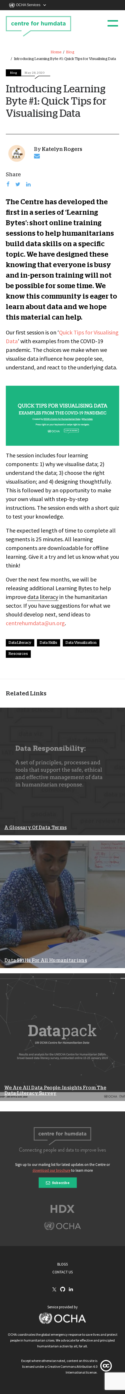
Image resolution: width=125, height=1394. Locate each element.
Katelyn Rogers (62, 149)
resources (18, 654)
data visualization (81, 643)
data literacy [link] (42, 596)
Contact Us (62, 1272)
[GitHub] (63, 1289)
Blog (70, 52)
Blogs (62, 1264)
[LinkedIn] (70, 1289)
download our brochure (51, 1170)
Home (56, 52)
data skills (48, 643)
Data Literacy (20, 643)
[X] (54, 1290)
